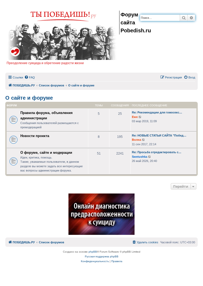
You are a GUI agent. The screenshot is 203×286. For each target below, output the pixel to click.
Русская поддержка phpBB (101, 256)
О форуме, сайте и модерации (46, 153)
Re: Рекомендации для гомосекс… (157, 112)
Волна (136, 139)
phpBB (93, 251)
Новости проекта (34, 136)
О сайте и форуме (29, 98)
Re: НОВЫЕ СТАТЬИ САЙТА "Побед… (159, 135)
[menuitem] (29, 77)
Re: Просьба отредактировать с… (156, 152)
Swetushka (139, 156)
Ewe (135, 116)
